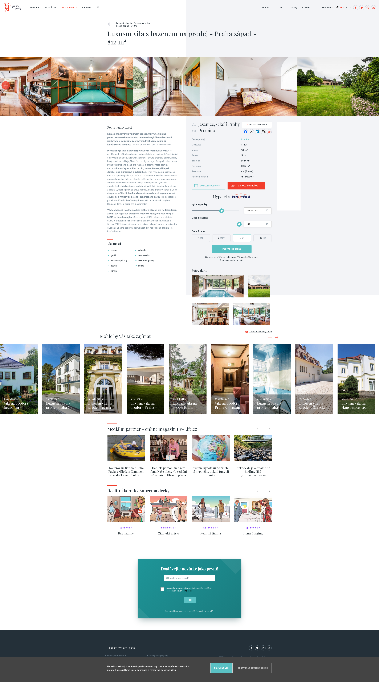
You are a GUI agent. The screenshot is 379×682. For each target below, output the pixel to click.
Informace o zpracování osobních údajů (156, 670)
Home (110, 23)
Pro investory (69, 7)
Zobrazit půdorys (210, 186)
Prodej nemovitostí (116, 655)
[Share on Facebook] (245, 131)
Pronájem (51, 7)
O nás (280, 7)
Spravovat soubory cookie (253, 668)
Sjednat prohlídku (248, 186)
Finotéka (86, 7)
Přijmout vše (221, 668)
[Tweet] (251, 131)
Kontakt (306, 7)
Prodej (34, 7)
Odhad (265, 7)
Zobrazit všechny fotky (260, 331)
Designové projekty (159, 655)
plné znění (188, 591)
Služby (293, 7)
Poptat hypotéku (232, 249)
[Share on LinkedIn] (257, 131)
